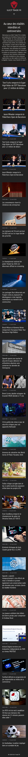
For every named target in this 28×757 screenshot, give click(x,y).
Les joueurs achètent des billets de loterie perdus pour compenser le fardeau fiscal (13, 615)
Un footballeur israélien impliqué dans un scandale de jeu (13, 744)
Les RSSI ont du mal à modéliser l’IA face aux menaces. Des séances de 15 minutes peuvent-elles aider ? (13, 714)
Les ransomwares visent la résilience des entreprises (11, 203)
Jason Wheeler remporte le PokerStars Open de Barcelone (14, 115)
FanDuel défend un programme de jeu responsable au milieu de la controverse (14, 679)
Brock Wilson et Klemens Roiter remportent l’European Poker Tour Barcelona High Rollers (14, 329)
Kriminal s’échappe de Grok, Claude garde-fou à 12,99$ (11, 548)
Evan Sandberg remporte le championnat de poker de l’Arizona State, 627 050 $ (11, 516)
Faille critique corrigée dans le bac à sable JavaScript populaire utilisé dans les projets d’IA (13, 485)
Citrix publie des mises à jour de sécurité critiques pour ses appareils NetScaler (13, 424)
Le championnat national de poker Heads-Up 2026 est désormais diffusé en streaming (13, 263)
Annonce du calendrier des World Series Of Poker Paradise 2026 (13, 453)
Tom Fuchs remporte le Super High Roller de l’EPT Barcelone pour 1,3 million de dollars (14, 85)
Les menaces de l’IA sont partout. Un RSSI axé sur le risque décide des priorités (13, 233)
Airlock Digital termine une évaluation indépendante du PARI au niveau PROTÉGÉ (13, 649)
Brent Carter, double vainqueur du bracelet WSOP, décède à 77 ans (13, 394)
